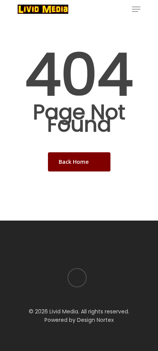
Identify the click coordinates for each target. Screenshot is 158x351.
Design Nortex (95, 320)
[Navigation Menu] (136, 9)
